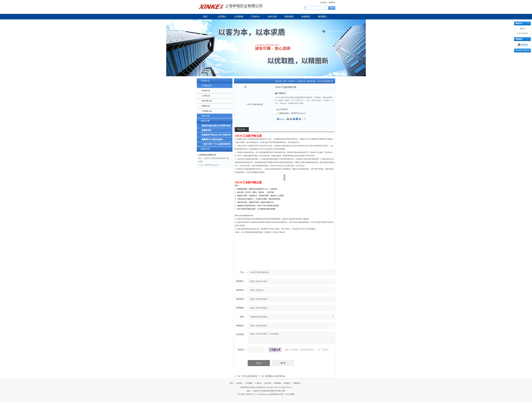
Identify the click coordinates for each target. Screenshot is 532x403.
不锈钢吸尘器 (207, 111)
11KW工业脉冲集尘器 (249, 376)
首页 (285, 81)
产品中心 (291, 81)
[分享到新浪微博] (290, 119)
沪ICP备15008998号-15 (246, 394)
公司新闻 (248, 383)
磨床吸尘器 (206, 106)
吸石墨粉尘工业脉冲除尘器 (275, 376)
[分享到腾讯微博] (293, 119)
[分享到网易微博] (299, 119)
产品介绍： (242, 129)
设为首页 (323, 2)
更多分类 (205, 116)
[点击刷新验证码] (275, 349)
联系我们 (296, 383)
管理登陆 (273, 394)
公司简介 (239, 383)
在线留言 (287, 383)
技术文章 (268, 383)
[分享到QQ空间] (287, 119)
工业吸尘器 (301, 81)
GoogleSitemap (263, 394)
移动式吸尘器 (207, 101)
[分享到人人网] (296, 119)
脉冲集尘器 (206, 90)
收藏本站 (332, 2)
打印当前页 (283, 109)
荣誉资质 (277, 383)
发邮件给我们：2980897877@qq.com (292, 113)
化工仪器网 (290, 394)
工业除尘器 (206, 96)
